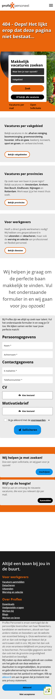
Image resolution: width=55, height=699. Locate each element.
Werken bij (8, 611)
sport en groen (12, 143)
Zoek (27, 88)
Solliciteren (29, 429)
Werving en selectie (12, 592)
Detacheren (8, 585)
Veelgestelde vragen (13, 607)
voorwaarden (38, 420)
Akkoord (27, 687)
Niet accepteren (27, 694)
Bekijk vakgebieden (17, 154)
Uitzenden (7, 588)
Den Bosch (10, 188)
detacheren (29, 236)
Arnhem (43, 184)
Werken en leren (11, 617)
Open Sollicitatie (35, 106)
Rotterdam (10, 191)
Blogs (5, 614)
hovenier (9, 140)
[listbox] (27, 79)
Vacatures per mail (16, 106)
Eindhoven (23, 188)
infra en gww (22, 140)
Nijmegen (35, 188)
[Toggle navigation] (51, 5)
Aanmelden (45, 500)
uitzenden (14, 236)
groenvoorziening (33, 136)
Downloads (8, 604)
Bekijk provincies (16, 202)
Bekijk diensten (15, 250)
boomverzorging (13, 136)
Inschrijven (44, 472)
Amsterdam (31, 184)
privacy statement (16, 680)
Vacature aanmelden (13, 581)
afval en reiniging (37, 133)
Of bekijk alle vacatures (27, 97)
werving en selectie (18, 239)
